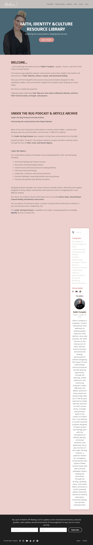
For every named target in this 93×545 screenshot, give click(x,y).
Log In (86, 4)
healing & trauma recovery (79, 263)
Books (81, 4)
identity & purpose (79, 267)
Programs (69, 4)
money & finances (79, 283)
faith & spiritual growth (78, 253)
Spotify (14, 213)
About (78, 541)
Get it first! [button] (46, 40)
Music (75, 4)
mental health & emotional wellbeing (78, 278)
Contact (84, 541)
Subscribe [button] (75, 530)
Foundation (50, 4)
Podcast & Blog (59, 4)
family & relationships (77, 258)
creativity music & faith (79, 245)
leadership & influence (77, 271)
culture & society (79, 249)
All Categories (77, 241)
